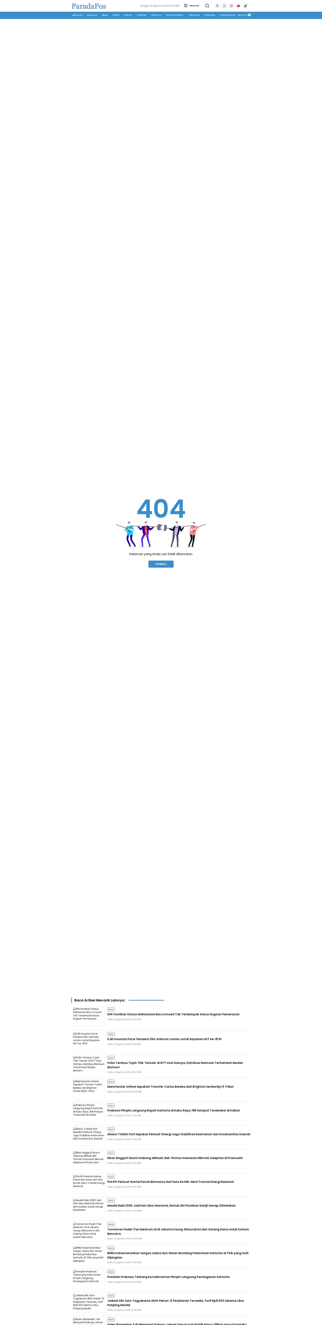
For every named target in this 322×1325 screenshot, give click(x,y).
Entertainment (174, 15)
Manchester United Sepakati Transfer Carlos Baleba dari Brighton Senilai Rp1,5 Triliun (170, 1087)
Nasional (92, 15)
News (105, 15)
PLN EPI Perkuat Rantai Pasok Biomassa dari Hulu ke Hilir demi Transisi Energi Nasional (170, 1182)
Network (194, 5)
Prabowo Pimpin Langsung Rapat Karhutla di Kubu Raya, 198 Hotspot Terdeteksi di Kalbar (173, 1110)
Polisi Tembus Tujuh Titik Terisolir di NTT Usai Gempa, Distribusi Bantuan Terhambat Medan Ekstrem (175, 1065)
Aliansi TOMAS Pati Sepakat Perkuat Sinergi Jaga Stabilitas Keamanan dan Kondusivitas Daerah (178, 1134)
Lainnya (242, 15)
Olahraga (209, 15)
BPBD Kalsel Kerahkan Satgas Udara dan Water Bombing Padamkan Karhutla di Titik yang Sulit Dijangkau (178, 1255)
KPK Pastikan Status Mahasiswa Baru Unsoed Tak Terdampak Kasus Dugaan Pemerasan (173, 1014)
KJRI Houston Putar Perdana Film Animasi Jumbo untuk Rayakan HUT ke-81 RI (164, 1039)
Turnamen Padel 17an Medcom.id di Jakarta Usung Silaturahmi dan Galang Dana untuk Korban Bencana (178, 1231)
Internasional (227, 15)
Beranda (78, 15)
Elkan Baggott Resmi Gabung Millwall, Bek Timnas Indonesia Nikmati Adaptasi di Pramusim (175, 1158)
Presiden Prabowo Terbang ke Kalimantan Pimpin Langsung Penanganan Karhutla (168, 1277)
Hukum (128, 15)
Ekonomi (156, 15)
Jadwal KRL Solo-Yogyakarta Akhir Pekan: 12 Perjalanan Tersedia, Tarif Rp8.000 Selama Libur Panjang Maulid (175, 1303)
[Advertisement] (161, 44)
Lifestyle (142, 15)
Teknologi (193, 15)
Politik (116, 15)
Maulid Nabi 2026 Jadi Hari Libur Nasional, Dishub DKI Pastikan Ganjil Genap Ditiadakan (171, 1206)
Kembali (161, 564)
